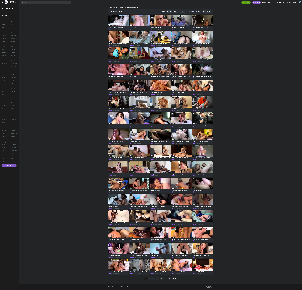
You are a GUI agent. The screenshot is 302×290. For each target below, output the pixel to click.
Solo (3, 139)
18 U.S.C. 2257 (165, 287)
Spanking (13, 139)
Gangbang (4, 83)
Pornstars (288, 2)
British (12, 44)
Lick (3, 111)
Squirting (4, 142)
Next (174, 278)
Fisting (3, 77)
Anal (12, 24)
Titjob (3, 153)
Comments (190, 11)
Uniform (3, 156)
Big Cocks (13, 35)
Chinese (13, 52)
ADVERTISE (193, 287)
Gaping (12, 83)
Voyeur (12, 158)
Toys (12, 153)
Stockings (13, 142)
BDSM (12, 30)
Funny (12, 80)
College (13, 55)
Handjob (13, 91)
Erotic (3, 66)
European (13, 66)
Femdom (4, 72)
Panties (3, 125)
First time (13, 74)
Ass (12, 27)
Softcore (13, 136)
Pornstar (13, 125)
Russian (13, 130)
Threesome (14, 150)
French (3, 80)
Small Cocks (14, 133)
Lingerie (13, 111)
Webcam (4, 161)
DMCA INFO (158, 287)
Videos (264, 2)
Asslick (3, 30)
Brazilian (4, 44)
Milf (12, 116)
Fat (12, 69)
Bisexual (4, 38)
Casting (13, 49)
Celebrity (4, 52)
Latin (3, 108)
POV (12, 122)
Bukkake (13, 46)
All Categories (9, 165)
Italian (3, 102)
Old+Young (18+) (15, 119)
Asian (3, 27)
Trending (169, 11)
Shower (3, 133)
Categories (270, 2)
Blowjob (13, 41)
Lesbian (13, 108)
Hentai (3, 97)
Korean (3, 105)
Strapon (3, 144)
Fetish (12, 72)
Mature (3, 116)
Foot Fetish (13, 77)
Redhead (4, 130)
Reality (12, 128)
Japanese (13, 102)
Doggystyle (4, 63)
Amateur (4, 24)
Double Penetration (15, 63)
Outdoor (3, 122)
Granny (3, 88)
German (3, 86)
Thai (3, 150)
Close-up (4, 55)
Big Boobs (4, 35)
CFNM (3, 49)
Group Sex (13, 88)
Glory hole (13, 86)
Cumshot (4, 60)
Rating (197, 11)
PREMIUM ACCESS (279, 2)
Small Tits (4, 136)
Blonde (3, 41)
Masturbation (14, 114)
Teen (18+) (13, 147)
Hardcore (4, 94)
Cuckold (13, 58)
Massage (4, 114)
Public (3, 128)
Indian (3, 100)
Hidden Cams (14, 97)
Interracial (13, 100)
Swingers (4, 147)
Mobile (294, 2)
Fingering (4, 74)
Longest (182, 11)
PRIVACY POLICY (149, 287)
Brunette (4, 46)
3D (2, 21)
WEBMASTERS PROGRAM (183, 287)
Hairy (3, 91)
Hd (11, 94)
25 (169, 278)
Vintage (3, 158)
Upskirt (12, 156)
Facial (3, 69)
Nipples (3, 119)
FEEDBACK (172, 287)
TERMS (142, 287)
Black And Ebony (15, 38)
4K (11, 21)
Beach (12, 32)
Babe (3, 32)
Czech (12, 60)
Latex (12, 105)
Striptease (13, 144)
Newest (176, 11)
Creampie (4, 58)
